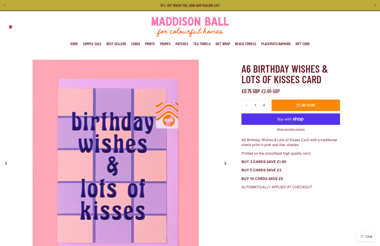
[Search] (347, 27)
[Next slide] (375, 5)
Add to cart (308, 105)
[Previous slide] (5, 5)
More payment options (291, 129)
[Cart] (366, 27)
